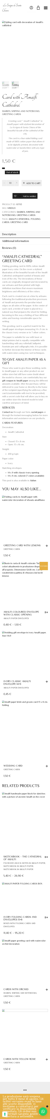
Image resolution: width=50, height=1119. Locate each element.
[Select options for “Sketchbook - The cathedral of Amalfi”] (47, 857)
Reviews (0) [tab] (9, 247)
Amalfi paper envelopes (16, 618)
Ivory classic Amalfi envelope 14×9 (17, 682)
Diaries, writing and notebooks (20, 111)
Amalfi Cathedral (19, 219)
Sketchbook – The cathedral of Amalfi (22, 858)
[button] (47, 546)
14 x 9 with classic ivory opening (23, 472)
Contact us (7, 412)
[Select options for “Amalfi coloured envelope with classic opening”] (47, 612)
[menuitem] (33, 480)
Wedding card (12, 765)
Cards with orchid (15, 989)
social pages (37, 412)
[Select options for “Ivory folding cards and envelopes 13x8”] (47, 917)
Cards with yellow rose (19, 1059)
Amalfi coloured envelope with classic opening (21, 613)
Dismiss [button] (47, 1106)
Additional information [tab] (15, 240)
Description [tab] (9, 234)
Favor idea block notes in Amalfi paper (24, 863)
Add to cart (33, 183)
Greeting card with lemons (22, 545)
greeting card (19, 222)
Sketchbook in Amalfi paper (18, 866)
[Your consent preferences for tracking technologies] (5, 1114)
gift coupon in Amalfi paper (15, 380)
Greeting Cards (11, 114)
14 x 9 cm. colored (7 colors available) (26, 476)
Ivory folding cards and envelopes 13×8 (20, 918)
